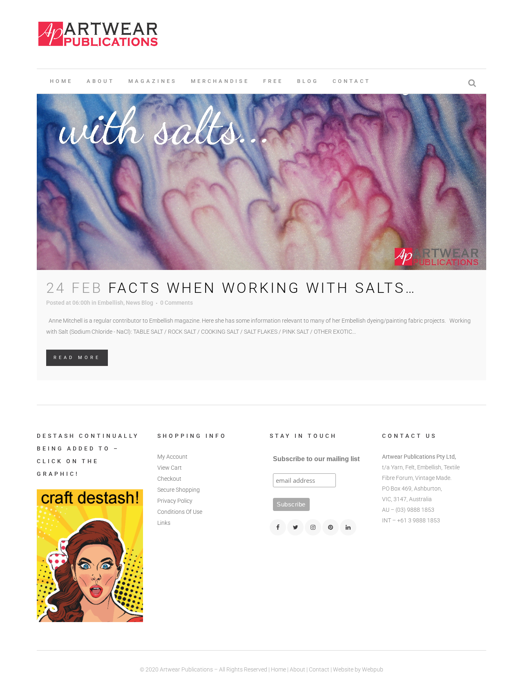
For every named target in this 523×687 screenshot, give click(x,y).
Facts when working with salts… (262, 288)
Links (163, 523)
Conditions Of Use (179, 512)
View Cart (169, 467)
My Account (172, 456)
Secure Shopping (178, 489)
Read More (77, 357)
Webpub (372, 669)
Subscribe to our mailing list (316, 458)
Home (278, 669)
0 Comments (176, 302)
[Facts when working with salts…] (261, 147)
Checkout (169, 478)
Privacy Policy (174, 500)
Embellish (110, 302)
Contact (319, 669)
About (297, 669)
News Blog (139, 302)
